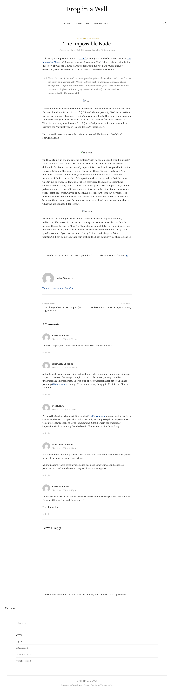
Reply (47, 352)
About (66, 23)
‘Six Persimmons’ (96, 416)
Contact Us (82, 23)
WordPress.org (23, 660)
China (78, 38)
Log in (19, 641)
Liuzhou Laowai (61, 335)
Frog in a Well (87, 9)
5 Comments (108, 50)
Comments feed (23, 654)
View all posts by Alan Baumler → (59, 288)
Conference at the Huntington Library (111, 307)
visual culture (91, 38)
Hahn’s (83, 58)
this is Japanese (60, 384)
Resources (99, 23)
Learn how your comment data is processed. (104, 594)
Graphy (94, 685)
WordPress (77, 685)
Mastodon (10, 608)
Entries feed (22, 648)
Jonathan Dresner (62, 363)
